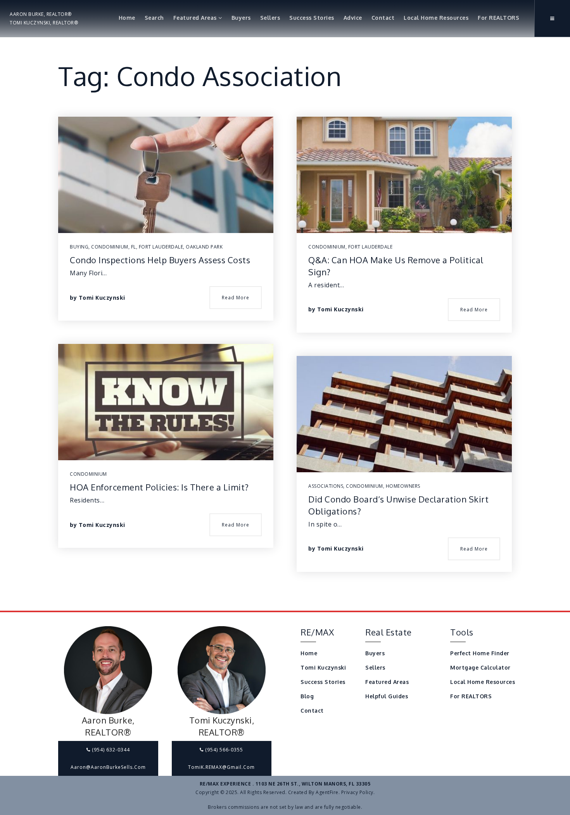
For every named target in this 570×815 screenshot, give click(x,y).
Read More (235, 297)
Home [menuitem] (127, 17)
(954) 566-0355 (223, 749)
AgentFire (327, 792)
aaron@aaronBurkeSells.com (108, 767)
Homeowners (403, 486)
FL (133, 246)
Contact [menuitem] (383, 17)
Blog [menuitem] (307, 696)
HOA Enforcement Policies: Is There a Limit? (159, 487)
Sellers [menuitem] (270, 17)
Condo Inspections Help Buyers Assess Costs (160, 259)
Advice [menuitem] (353, 17)
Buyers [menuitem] (241, 17)
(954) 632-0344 (110, 749)
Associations (325, 486)
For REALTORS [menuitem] (498, 17)
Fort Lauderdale (161, 246)
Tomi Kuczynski (102, 297)
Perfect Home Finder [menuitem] (480, 653)
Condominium (109, 246)
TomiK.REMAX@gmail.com (221, 767)
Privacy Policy (357, 792)
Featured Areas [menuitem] (196, 17)
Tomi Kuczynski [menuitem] (323, 667)
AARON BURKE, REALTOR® (41, 14)
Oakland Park (204, 246)
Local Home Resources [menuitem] (436, 17)
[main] (285, 305)
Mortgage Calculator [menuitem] (480, 667)
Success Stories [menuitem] (311, 17)
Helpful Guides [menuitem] (386, 696)
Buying (79, 246)
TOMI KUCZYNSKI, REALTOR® (44, 22)
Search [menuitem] (154, 17)
